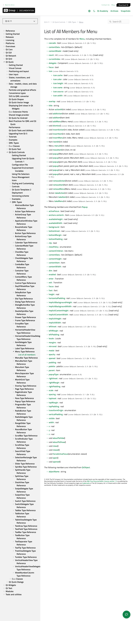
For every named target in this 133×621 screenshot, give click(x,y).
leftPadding (54, 334)
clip (50, 242)
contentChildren (56, 250)
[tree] (20, 312)
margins (52, 342)
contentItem (54, 262)
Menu (82, 38)
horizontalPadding (57, 298)
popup (56, 153)
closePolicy (53, 246)
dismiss (56, 125)
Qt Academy (102, 10)
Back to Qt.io (9, 5)
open (55, 457)
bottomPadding (55, 239)
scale (51, 390)
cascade (52, 43)
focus (51, 67)
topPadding (54, 406)
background (54, 226)
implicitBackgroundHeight (60, 302)
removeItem (58, 184)
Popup (85, 207)
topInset (52, 398)
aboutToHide (58, 438)
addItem (56, 117)
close (55, 446)
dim (50, 270)
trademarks (86, 483)
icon (50, 71)
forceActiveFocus (60, 453)
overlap (52, 101)
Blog (113, 5)
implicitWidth (55, 322)
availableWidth (55, 223)
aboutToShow (59, 442)
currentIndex (54, 59)
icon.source (58, 91)
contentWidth (55, 266)
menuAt (57, 145)
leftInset (52, 326)
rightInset (53, 378)
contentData (54, 47)
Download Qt (123, 5)
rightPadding (54, 386)
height (51, 294)
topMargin (53, 402)
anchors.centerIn (56, 215)
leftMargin (53, 330)
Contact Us (105, 5)
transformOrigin (56, 410)
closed (56, 449)
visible (52, 418)
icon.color (57, 79)
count (51, 55)
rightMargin (54, 382)
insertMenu (58, 137)
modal (51, 350)
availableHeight (56, 219)
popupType (53, 374)
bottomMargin (55, 235)
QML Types (72, 22)
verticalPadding (56, 414)
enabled (52, 274)
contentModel (55, 51)
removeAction (59, 180)
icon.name (57, 87)
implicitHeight (55, 318)
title (50, 105)
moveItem (57, 149)
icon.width (58, 95)
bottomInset (54, 231)
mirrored (52, 346)
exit (50, 282)
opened (52, 358)
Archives (114, 10)
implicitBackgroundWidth (60, 306)
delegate (52, 63)
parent (52, 370)
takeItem (62, 197)
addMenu (57, 121)
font (50, 290)
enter (51, 278)
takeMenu (58, 201)
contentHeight (55, 258)
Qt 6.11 (46, 22)
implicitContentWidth (58, 314)
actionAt (58, 109)
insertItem (57, 133)
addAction (57, 113)
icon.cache (57, 75)
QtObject (86, 467)
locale (51, 338)
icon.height (58, 83)
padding (52, 362)
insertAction (58, 129)
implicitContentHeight (58, 310)
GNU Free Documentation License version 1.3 (102, 481)
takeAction (60, 193)
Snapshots (125, 10)
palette (52, 366)
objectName (54, 471)
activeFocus (54, 211)
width (51, 422)
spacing (52, 394)
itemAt (56, 141)
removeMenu (59, 188)
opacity (52, 354)
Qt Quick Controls (58, 22)
